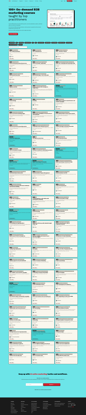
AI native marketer (45, 403)
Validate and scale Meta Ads (15, 355)
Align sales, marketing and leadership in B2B (65, 63)
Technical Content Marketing (13, 44)
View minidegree (12, 145)
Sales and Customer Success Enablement (42, 296)
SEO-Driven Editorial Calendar (62, 308)
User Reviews (13, 404)
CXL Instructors (23, 407)
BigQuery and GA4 (13, 86)
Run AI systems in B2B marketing (59, 404)
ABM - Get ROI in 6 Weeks (61, 51)
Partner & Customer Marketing (39, 260)
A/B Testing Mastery (37, 51)
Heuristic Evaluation (60, 211)
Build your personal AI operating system (18, 126)
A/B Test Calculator (24, 411)
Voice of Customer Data (38, 355)
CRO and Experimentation (61, 138)
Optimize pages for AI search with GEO (17, 260)
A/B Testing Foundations (14, 51)
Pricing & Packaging (60, 272)
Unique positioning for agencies (16, 343)
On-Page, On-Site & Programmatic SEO (64, 248)
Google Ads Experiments (61, 185)
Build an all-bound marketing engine (17, 113)
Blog (21, 408)
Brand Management (69, 42)
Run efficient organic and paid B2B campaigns (19, 296)
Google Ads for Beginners (14, 198)
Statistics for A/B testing (14, 319)
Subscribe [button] (51, 384)
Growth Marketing (11, 42)
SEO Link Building (36, 308)
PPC (32, 42)
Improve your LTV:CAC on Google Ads (17, 236)
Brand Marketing (59, 86)
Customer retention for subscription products (42, 150)
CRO (16, 42)
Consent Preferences (14, 412)
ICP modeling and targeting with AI (16, 223)
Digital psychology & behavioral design (64, 161)
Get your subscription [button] (13, 33)
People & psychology (60, 260)
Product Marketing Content (38, 284)
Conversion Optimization (14, 138)
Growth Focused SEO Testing (62, 198)
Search (32, 411)
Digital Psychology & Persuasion (39, 161)
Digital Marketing (47, 42)
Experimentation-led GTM (61, 172)
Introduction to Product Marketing (63, 236)
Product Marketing (54, 42)
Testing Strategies (60, 331)
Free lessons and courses (24, 404)
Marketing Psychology (62, 42)
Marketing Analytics (27, 42)
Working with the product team (62, 355)
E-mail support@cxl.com (71, 403)
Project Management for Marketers (63, 284)
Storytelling (35, 319)
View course (11, 58)
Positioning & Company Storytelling (40, 272)
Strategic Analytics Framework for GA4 (64, 319)
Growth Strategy (36, 211)
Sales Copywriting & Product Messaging (64, 296)
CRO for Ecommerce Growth (15, 150)
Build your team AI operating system (60, 403)
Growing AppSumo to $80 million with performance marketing (41, 199)
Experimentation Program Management (41, 172)
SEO (35, 42)
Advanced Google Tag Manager (39, 63)
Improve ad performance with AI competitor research (63, 224)
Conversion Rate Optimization (35, 407)
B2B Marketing (21, 42)
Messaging (35, 248)
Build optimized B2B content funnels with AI (65, 113)
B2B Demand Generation (14, 75)
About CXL (12, 403)
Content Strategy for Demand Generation (65, 126)
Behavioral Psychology (61, 75)
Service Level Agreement (14, 411)
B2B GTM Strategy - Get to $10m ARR (41, 75)
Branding (35, 100)
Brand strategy (12, 100)
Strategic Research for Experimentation (18, 331)
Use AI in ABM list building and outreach (41, 343)
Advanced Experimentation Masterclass (18, 63)
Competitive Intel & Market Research (41, 126)
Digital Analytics (59, 150)
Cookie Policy (13, 408)
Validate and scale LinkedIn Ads (63, 343)
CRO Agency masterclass (38, 138)
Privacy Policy (13, 407)
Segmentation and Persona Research (17, 308)
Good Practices (36, 185)
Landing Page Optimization (15, 248)
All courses (22, 403)
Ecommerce (20, 44)
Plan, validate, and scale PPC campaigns (18, 272)
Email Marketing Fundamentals (16, 172)
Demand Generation (41, 42)
